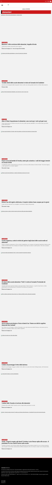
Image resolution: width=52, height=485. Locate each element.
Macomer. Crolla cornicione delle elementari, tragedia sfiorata (19, 44)
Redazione (3, 482)
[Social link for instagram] (48, 1)
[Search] (1, 1)
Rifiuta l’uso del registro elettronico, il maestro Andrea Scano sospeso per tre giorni (25, 202)
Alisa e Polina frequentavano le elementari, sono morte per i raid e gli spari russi (24, 121)
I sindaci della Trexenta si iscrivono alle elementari (16, 403)
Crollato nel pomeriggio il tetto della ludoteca (14, 365)
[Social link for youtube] (50, 1)
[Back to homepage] (8, 463)
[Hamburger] (2, 5)
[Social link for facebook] (47, 1)
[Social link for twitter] (45, 1)
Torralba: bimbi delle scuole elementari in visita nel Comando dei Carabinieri (23, 83)
